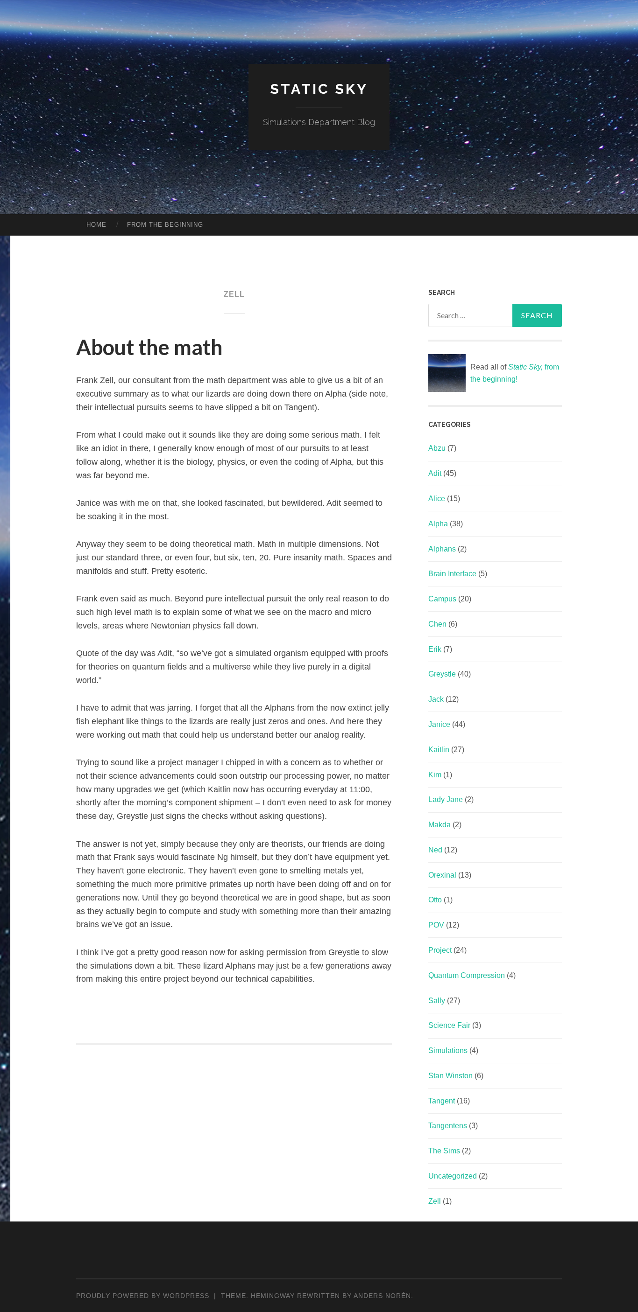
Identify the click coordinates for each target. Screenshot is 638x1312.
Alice (436, 498)
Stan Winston (450, 1076)
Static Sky (319, 89)
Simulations (448, 1050)
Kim (434, 775)
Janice (439, 724)
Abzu (437, 448)
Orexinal (442, 875)
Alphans (442, 549)
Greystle (442, 674)
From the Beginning (165, 224)
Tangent (441, 1101)
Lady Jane (445, 799)
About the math (149, 347)
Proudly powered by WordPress (142, 1295)
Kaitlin (438, 750)
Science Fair (449, 1025)
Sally (436, 1001)
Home (96, 224)
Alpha (438, 524)
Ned (435, 850)
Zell (434, 1201)
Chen (437, 624)
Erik (434, 649)
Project (440, 950)
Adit (434, 473)
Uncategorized (452, 1176)
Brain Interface (452, 574)
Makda (439, 825)
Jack (436, 699)
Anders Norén (382, 1295)
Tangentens (447, 1126)
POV (436, 925)
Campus (442, 599)
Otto (435, 900)
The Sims (444, 1151)
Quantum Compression (466, 975)
